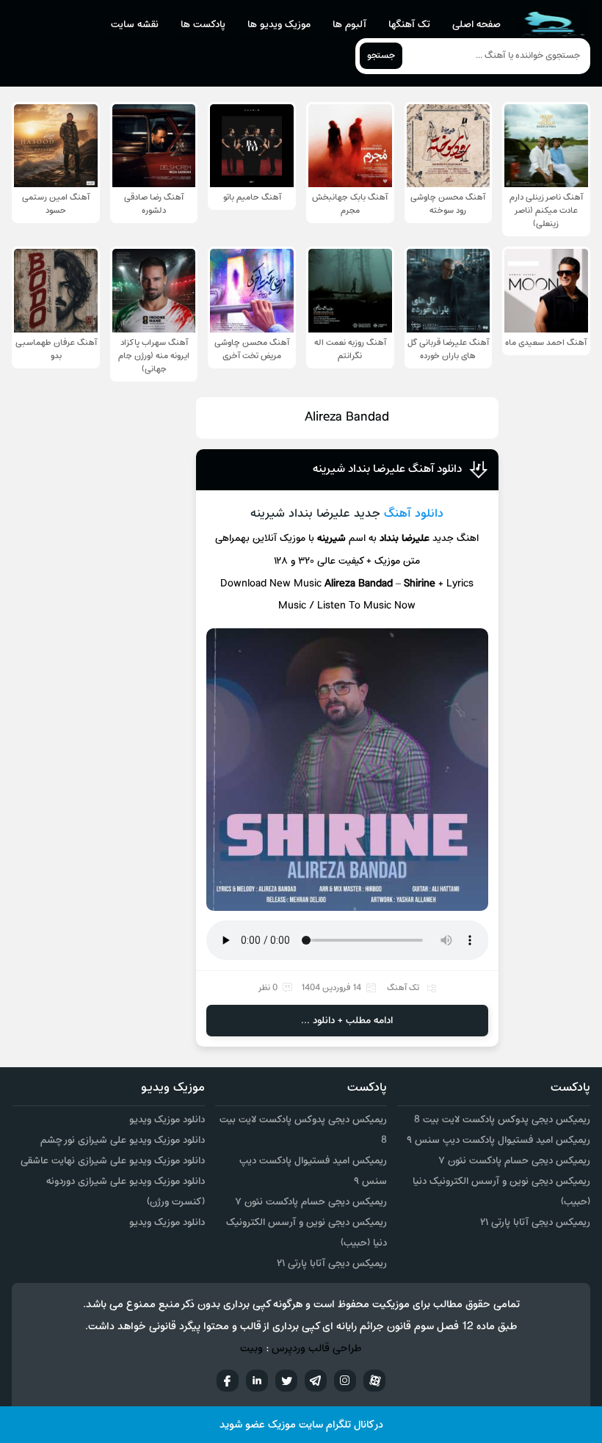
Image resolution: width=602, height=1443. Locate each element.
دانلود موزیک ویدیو (167, 1119)
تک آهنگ (403, 988)
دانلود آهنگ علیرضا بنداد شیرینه (387, 469)
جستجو (381, 56)
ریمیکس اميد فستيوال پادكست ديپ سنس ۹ (498, 1140)
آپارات (374, 1381)
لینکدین (257, 1381)
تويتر (286, 1381)
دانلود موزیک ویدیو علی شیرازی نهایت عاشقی (113, 1160)
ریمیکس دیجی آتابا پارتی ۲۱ (535, 1222)
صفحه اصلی (476, 24)
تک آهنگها (409, 24)
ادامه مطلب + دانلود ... (347, 1020)
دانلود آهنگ (413, 514)
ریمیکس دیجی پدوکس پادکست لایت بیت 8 (502, 1119)
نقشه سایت (135, 24)
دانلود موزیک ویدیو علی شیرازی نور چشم (122, 1140)
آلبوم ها (349, 24)
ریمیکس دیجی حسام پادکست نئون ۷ (514, 1160)
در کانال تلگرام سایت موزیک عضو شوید (301, 1425)
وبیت (251, 1349)
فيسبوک (228, 1381)
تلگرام (316, 1381)
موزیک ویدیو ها (279, 24)
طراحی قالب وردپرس (317, 1349)
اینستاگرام (345, 1381)
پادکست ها (203, 24)
